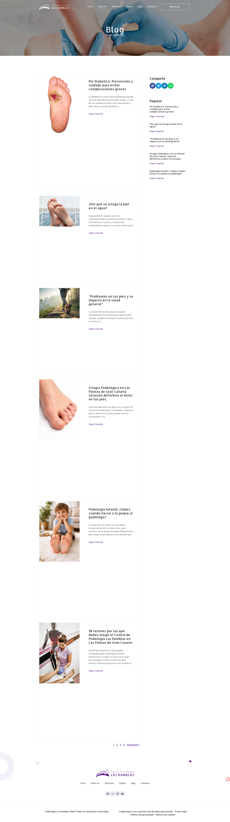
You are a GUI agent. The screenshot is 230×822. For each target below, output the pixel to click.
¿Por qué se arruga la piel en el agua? (109, 206)
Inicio (90, 6)
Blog (140, 6)
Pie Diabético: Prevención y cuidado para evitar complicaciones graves (111, 85)
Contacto (152, 6)
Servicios (116, 6)
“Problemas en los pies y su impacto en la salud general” (111, 300)
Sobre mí (102, 6)
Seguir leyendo (96, 113)
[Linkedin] (117, 794)
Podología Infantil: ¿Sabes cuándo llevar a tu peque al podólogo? (111, 513)
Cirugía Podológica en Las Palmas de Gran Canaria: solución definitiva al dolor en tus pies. (111, 393)
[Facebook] (108, 794)
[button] (153, 86)
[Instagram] (112, 794)
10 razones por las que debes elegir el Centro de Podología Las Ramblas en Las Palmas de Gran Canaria (110, 636)
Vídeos (129, 6)
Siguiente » (133, 744)
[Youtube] (122, 794)
